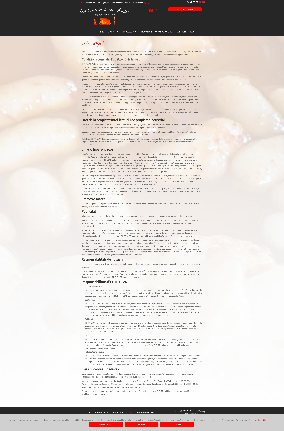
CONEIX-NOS (113, 31)
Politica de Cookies (117, 413)
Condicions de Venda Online (144, 413)
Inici (90, 413)
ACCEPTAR (177, 424)
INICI (102, 31)
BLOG (192, 31)
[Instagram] (155, 11)
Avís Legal (129, 413)
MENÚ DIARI (146, 31)
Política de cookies (259, 420)
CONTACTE (181, 31)
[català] (203, 2)
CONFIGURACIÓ (105, 424)
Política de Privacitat (101, 413)
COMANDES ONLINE (163, 31)
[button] (191, 2)
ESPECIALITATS (130, 31)
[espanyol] (200, 2)
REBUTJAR (141, 424)
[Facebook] (151, 11)
